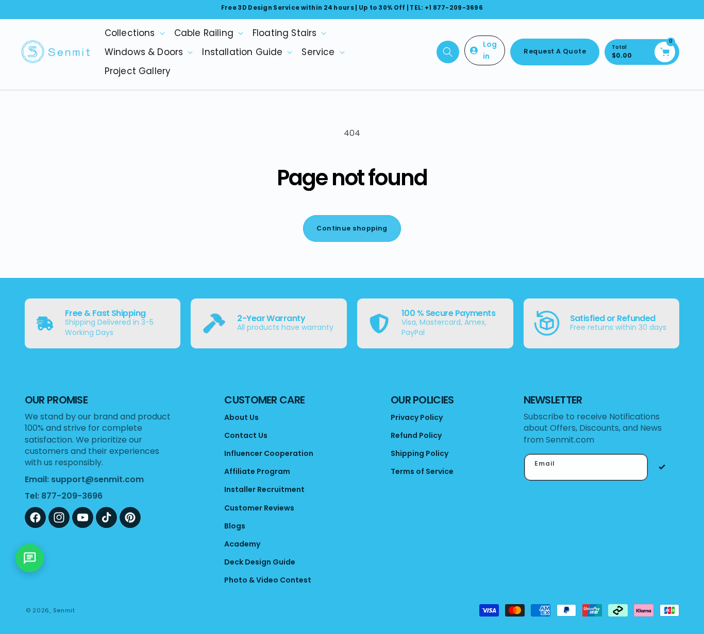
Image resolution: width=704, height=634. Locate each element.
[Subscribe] (662, 467)
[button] (134, 32)
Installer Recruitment (264, 489)
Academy (242, 544)
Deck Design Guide (259, 562)
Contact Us (245, 435)
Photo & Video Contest (267, 580)
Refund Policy (416, 435)
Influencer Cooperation (268, 453)
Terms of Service (422, 471)
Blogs (234, 526)
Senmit (64, 610)
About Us (241, 417)
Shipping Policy (419, 453)
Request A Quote (555, 51)
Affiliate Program (257, 471)
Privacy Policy (417, 417)
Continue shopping (351, 228)
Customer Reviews (259, 508)
